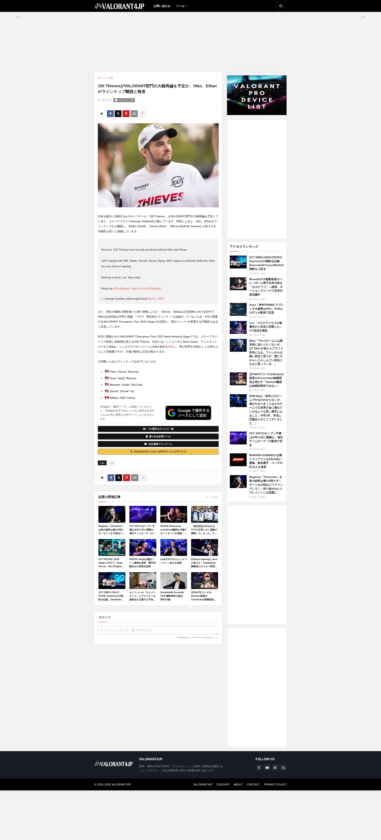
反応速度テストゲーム (160, 444)
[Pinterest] (126, 113)
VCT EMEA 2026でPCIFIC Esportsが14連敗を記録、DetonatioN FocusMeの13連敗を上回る (110, 596)
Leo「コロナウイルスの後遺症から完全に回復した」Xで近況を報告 (266, 326)
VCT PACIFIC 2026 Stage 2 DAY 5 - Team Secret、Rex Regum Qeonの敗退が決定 (110, 563)
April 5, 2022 (156, 298)
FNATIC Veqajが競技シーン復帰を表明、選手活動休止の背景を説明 (142, 563)
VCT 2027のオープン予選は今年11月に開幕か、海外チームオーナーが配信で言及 (142, 530)
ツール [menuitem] (180, 6)
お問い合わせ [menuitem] (162, 6)
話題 (110, 77)
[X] (118, 113)
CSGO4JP (222, 784)
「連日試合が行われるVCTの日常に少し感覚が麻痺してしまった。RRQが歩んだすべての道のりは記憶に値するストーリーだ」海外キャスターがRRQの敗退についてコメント (204, 530)
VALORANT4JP (203, 784)
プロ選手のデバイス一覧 (160, 429)
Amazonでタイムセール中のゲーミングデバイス (160, 451)
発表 (171, 346)
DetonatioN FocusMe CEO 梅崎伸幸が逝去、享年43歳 (172, 596)
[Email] (134, 113)
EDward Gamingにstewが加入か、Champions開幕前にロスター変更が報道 (204, 563)
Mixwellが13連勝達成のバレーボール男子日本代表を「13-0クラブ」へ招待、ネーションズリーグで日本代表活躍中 (266, 287)
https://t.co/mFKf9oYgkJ (146, 288)
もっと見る (212, 497)
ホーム (102, 77)
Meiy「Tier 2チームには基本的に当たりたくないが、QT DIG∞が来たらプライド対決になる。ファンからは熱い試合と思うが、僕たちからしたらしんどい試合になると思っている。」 (266, 352)
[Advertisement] (257, 179)
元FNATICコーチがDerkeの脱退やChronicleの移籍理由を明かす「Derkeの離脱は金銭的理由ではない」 (204, 596)
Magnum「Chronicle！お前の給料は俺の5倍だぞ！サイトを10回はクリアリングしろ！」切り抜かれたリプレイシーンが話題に (111, 530)
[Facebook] (110, 113)
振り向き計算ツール (160, 436)
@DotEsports (121, 288)
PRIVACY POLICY (275, 784)
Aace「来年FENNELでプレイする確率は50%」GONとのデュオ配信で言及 (266, 308)
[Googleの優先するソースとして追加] (188, 413)
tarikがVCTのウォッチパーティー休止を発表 (173, 561)
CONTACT (253, 784)
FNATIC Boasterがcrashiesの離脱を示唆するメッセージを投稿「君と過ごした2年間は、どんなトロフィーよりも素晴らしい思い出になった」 (173, 530)
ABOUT (238, 784)
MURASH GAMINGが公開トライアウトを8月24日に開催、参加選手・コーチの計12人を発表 (266, 461)
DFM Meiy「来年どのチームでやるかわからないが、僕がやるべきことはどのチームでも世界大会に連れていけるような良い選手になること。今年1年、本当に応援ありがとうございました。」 (266, 409)
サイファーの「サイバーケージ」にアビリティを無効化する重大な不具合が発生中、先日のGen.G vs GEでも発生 (142, 596)
